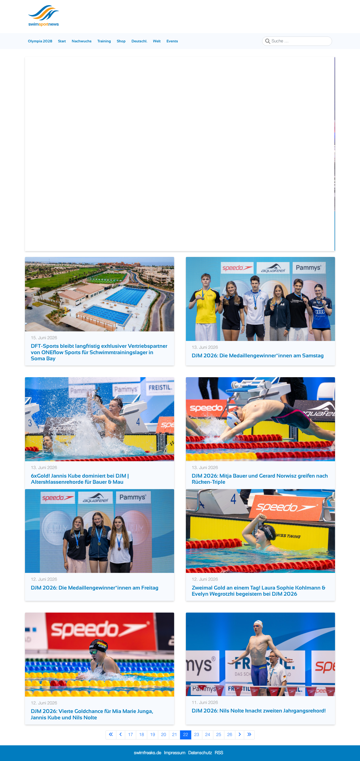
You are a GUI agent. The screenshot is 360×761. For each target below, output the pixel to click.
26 (229, 735)
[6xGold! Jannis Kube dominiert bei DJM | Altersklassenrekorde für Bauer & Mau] (99, 419)
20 (163, 735)
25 (218, 735)
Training (104, 41)
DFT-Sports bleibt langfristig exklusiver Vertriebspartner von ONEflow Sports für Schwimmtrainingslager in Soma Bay (99, 352)
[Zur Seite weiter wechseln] (239, 734)
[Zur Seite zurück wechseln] (120, 734)
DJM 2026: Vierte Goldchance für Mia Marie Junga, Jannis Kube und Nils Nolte (92, 714)
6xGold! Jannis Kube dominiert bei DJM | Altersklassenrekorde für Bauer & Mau (80, 479)
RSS (219, 753)
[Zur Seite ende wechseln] (249, 734)
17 (130, 735)
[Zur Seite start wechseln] (111, 734)
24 (207, 735)
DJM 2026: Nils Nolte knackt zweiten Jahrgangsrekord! (259, 711)
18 (141, 735)
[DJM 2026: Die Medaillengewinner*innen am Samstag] (260, 299)
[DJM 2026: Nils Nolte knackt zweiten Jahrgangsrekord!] (260, 654)
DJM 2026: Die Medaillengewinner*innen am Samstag (258, 355)
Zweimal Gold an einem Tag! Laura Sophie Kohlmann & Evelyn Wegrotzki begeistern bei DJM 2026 (258, 591)
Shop (121, 41)
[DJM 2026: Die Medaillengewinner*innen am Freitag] (99, 531)
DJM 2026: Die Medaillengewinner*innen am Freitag (94, 588)
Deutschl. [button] (139, 41)
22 (185, 735)
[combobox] (297, 41)
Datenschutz (200, 753)
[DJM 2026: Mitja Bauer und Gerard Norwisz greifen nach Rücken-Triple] (260, 419)
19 (152, 735)
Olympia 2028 (40, 41)
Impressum (174, 753)
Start (62, 41)
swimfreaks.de (147, 753)
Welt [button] (157, 41)
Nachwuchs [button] (82, 41)
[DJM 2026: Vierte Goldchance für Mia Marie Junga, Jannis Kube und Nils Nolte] (99, 654)
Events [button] (172, 41)
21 (174, 735)
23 (196, 735)
